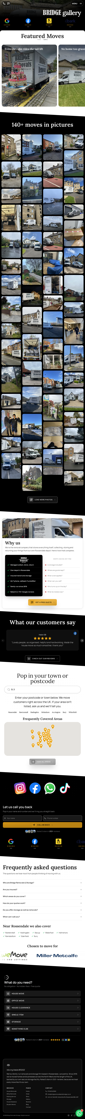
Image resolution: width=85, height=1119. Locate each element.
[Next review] (82, 640)
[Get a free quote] (8, 3)
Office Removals (11, 1094)
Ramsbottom (10, 936)
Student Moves (11, 1104)
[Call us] (4, 3)
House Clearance (12, 1102)
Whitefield (73, 712)
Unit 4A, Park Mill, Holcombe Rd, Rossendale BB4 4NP (63, 1097)
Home (39, 39)
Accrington (56, 712)
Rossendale (12, 712)
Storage (9, 1099)
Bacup (37, 932)
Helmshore (45, 712)
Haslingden (34, 712)
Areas (27, 1094)
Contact (28, 1107)
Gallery (28, 1099)
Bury (64, 712)
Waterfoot (49, 932)
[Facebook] (71, 1115)
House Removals (11, 1091)
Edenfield (25, 936)
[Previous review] (3, 640)
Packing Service (11, 1096)
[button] (11, 147)
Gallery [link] (45, 39)
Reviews (28, 1102)
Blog (27, 1104)
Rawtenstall (23, 712)
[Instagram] (68, 1115)
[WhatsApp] (74, 1115)
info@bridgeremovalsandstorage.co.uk (59, 1094)
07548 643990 (52, 1091)
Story (27, 1096)
